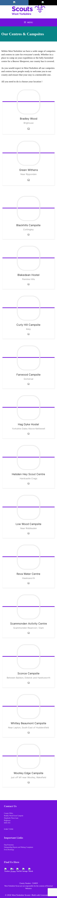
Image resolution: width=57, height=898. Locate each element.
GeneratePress (46, 895)
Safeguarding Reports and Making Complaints (18, 847)
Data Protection (9, 845)
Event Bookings (9, 850)
